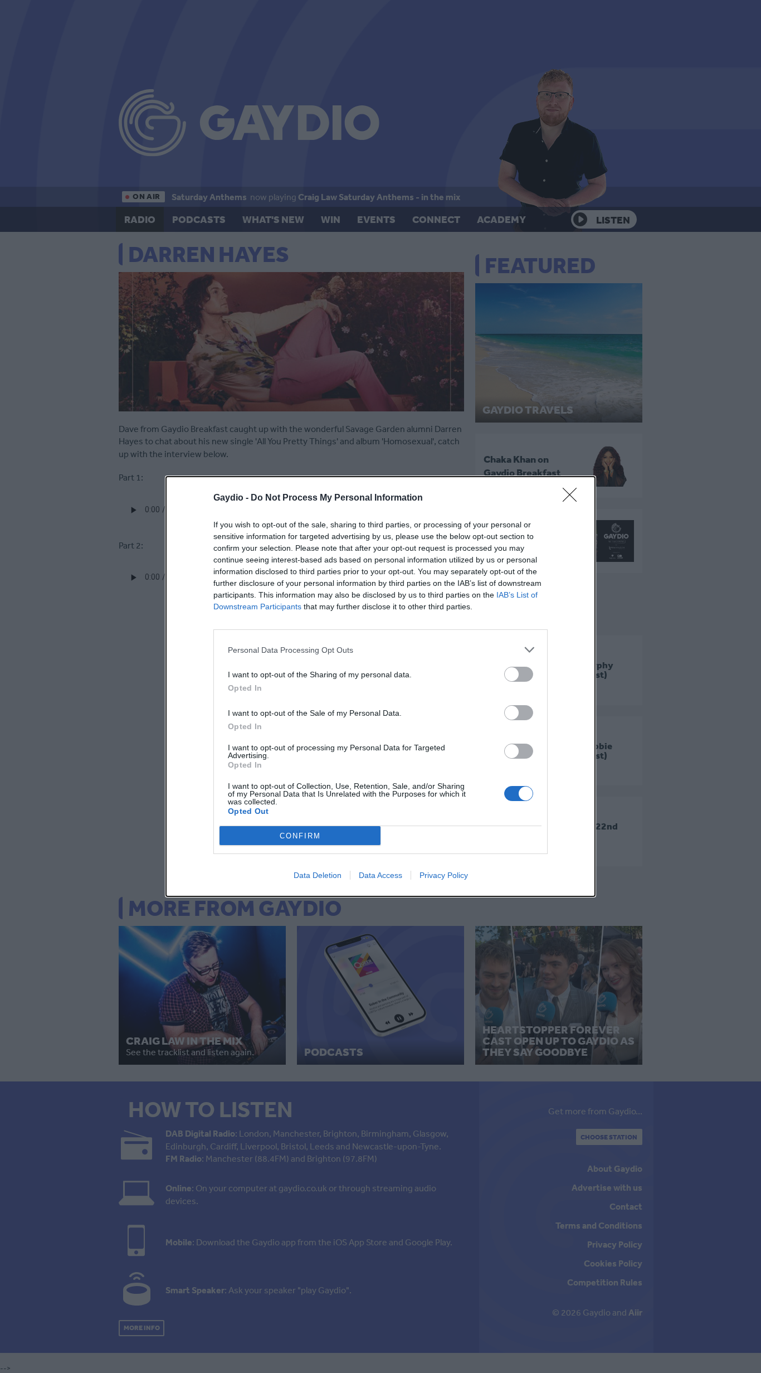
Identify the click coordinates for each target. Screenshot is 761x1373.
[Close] (573, 498)
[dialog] (380, 686)
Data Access (380, 875)
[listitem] (380, 650)
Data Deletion (318, 875)
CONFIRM (300, 836)
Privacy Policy (443, 875)
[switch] (518, 674)
